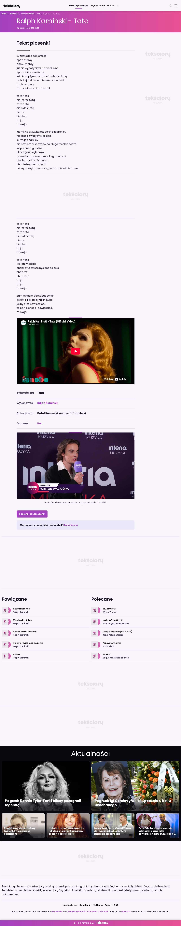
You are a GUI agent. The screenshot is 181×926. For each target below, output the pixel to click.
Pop (38, 14)
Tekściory (14, 14)
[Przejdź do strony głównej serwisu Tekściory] (11, 5)
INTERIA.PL (126, 911)
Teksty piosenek (27, 14)
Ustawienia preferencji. (97, 911)
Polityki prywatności (77, 911)
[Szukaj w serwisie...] (170, 5)
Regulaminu (57, 911)
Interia (4, 14)
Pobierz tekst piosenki (32, 514)
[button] (78, 5)
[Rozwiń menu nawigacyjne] (176, 5)
